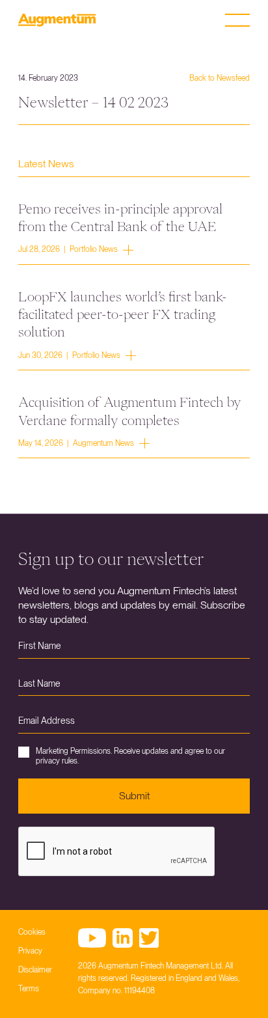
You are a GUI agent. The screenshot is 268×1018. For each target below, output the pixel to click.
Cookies (32, 932)
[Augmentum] (57, 20)
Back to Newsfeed (219, 78)
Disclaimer (35, 969)
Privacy (30, 951)
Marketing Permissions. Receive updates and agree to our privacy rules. (130, 756)
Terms (28, 988)
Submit (134, 796)
